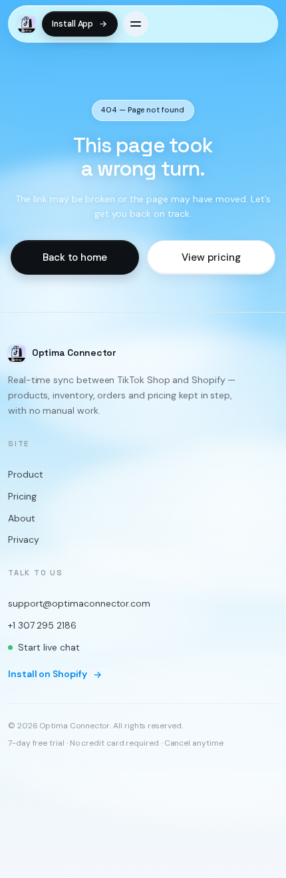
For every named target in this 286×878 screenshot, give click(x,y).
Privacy (23, 539)
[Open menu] (135, 24)
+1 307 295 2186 (42, 625)
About (21, 517)
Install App (72, 24)
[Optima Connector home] (26, 24)
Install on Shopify (47, 674)
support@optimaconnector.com (79, 603)
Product (25, 474)
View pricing (211, 256)
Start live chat (49, 647)
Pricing (22, 496)
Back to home (75, 256)
